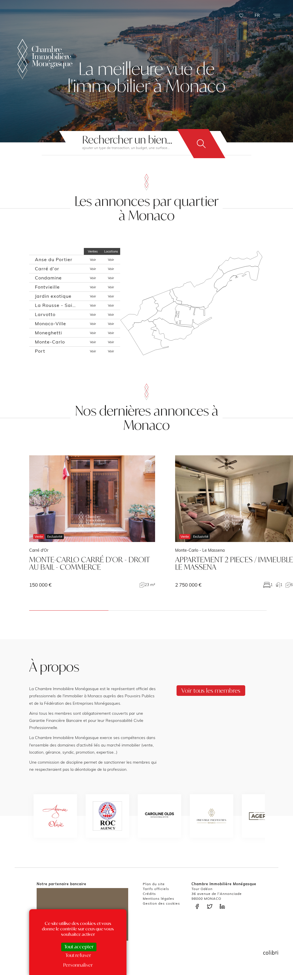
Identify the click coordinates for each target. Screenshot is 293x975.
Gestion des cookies (161, 903)
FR (257, 15)
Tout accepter (79, 947)
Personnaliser (78, 965)
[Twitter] (211, 906)
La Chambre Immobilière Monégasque (44, 59)
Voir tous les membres (210, 690)
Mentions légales (158, 898)
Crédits (149, 893)
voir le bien (92, 521)
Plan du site (154, 884)
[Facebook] (198, 906)
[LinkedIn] (223, 906)
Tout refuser (78, 955)
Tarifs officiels (156, 889)
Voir (93, 259)
